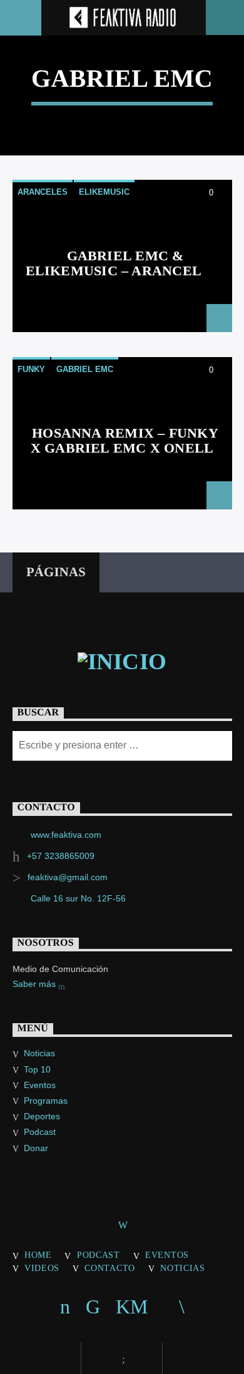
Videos (41, 1268)
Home (38, 1255)
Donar (36, 1148)
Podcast (40, 1132)
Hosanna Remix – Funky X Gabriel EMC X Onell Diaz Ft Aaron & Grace (124, 447)
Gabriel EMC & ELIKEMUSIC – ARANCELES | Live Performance (122, 270)
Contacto (109, 1268)
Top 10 (37, 1069)
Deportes (42, 1116)
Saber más (35, 984)
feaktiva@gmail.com (68, 877)
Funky (31, 369)
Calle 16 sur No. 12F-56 (78, 898)
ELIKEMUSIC (104, 192)
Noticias (39, 1053)
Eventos (40, 1085)
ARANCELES (43, 192)
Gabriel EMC (84, 369)
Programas (46, 1101)
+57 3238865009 (60, 856)
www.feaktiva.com (66, 835)
